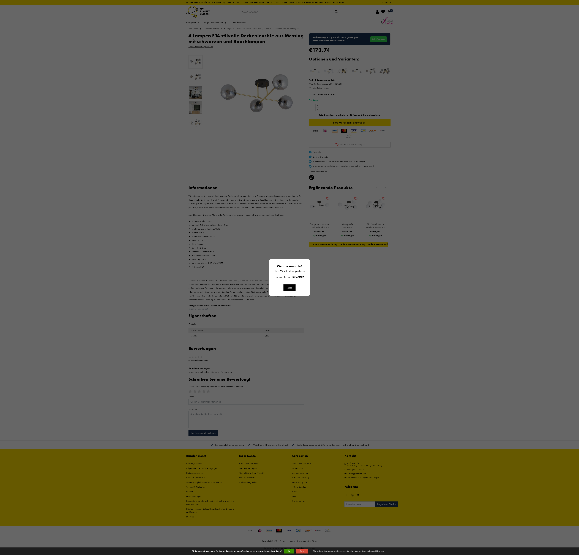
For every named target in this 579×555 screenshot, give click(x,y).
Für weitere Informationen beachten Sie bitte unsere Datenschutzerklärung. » (348, 551)
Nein (302, 551)
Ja (289, 551)
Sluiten (289, 287)
